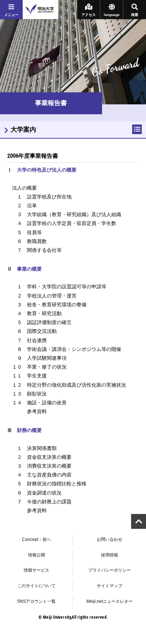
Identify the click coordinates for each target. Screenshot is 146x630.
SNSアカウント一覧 (36, 601)
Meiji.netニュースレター (109, 601)
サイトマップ (109, 585)
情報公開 (36, 555)
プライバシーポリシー (109, 570)
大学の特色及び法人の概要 (47, 170)
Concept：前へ (36, 539)
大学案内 (23, 129)
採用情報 (109, 555)
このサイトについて (36, 585)
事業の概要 (29, 269)
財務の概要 (29, 430)
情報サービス (36, 570)
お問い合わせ (109, 539)
